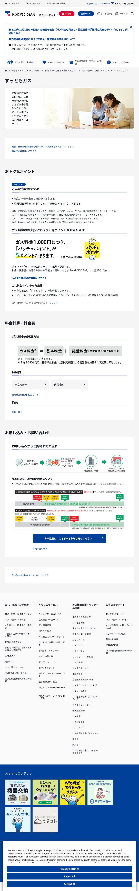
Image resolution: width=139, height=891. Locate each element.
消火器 (75, 744)
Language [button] (123, 13)
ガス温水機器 (78, 622)
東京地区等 (21, 384)
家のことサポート (47, 667)
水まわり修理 (45, 630)
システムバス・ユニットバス (85, 685)
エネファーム (78, 639)
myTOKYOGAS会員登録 (16, 672)
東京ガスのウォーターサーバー (52, 688)
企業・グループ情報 (56, 3)
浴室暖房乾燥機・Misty (82, 679)
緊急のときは (112, 639)
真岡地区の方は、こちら (23, 150)
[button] (132, 14)
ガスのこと (108, 70)
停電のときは (112, 644)
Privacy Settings (69, 869)
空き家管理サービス (48, 681)
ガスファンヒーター (81, 704)
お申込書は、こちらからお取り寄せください (68, 538)
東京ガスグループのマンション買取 (52, 697)
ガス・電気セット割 (14, 667)
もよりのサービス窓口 (116, 633)
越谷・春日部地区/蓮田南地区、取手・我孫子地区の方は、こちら (42, 146)
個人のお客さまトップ (15, 70)
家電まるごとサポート (49, 650)
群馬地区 (59, 384)
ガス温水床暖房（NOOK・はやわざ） (85, 698)
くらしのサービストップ (50, 613)
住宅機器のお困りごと (49, 619)
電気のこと (10, 661)
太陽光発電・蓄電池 (81, 633)
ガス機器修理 (45, 625)
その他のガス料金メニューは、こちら (29, 575)
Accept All (69, 884)
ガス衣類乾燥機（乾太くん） (85, 733)
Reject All (69, 876)
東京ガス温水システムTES (84, 628)
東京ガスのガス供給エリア (24, 394)
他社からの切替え (13, 641)
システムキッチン (80, 668)
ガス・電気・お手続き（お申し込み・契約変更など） (53, 70)
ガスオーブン (78, 650)
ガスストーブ (78, 727)
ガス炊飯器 (77, 662)
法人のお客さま (33, 3)
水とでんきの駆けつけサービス (52, 643)
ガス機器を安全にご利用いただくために (85, 751)
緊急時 (68, 13)
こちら (52, 302)
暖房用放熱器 (78, 710)
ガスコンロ (77, 645)
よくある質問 (106, 13)
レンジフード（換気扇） (83, 656)
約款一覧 (16, 412)
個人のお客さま (12, 3)
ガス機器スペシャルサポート (52, 636)
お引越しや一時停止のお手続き (18, 626)
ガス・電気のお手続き (15, 619)
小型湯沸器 (77, 673)
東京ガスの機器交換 (81, 616)
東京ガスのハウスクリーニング (52, 674)
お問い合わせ (39, 548)
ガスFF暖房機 (78, 721)
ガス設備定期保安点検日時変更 (18, 680)
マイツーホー (45, 662)
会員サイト (86, 13)
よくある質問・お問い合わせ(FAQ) (119, 626)
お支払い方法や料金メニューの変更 (18, 635)
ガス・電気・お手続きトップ (18, 613)
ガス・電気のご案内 (90, 70)
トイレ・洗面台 (79, 690)
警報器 (75, 738)
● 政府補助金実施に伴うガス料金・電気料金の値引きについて (42, 39)
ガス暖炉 (76, 716)
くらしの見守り (46, 656)
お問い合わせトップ (115, 613)
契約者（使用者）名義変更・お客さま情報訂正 (18, 649)
